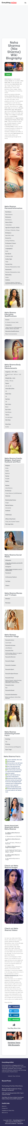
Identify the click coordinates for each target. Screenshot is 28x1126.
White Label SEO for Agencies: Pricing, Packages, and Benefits (12, 1089)
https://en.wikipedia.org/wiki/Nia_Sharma (13, 563)
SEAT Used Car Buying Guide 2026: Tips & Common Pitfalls (12, 1093)
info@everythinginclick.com (11, 975)
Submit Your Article (14, 1076)
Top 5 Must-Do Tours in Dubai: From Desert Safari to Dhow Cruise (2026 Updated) (13, 1098)
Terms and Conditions (10, 1123)
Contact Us (4, 1108)
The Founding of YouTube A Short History (12, 1086)
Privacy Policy (17, 1121)
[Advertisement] (14, 20)
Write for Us (5, 1112)
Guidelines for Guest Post (8, 1110)
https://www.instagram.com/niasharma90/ (13, 570)
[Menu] (25, 2)
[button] (8, 74)
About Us (4, 1106)
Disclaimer (20, 1123)
